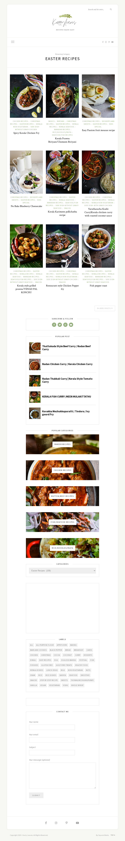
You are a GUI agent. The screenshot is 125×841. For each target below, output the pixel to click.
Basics (51, 121)
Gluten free (47, 665)
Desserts (88, 655)
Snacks (67, 208)
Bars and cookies (38, 650)
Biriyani (60, 121)
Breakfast (78, 650)
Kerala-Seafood (66, 127)
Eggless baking (68, 660)
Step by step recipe (49, 680)
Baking (73, 645)
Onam (32, 675)
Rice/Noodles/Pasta (62, 132)
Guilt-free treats (64, 665)
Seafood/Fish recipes (62, 135)
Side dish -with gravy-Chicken (98, 205)
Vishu (65, 685)
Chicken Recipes (20, 121)
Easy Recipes (45, 660)
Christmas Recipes (91, 121)
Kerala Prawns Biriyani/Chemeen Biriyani (62, 140)
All (31, 645)
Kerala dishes (36, 670)
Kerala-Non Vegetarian (102, 203)
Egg (56, 660)
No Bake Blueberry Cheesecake (26, 206)
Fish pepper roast (98, 285)
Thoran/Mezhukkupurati (82, 680)
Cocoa (57, 655)
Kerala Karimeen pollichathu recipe (62, 213)
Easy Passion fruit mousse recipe (98, 130)
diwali (33, 660)
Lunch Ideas (52, 670)
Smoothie (85, 675)
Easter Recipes (27, 124)
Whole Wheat (77, 685)
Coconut (67, 655)
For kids (34, 665)
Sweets (64, 680)
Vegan (43, 685)
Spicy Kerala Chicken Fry (26, 133)
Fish (92, 660)
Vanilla (33, 685)
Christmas (46, 655)
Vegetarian (54, 685)
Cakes (89, 650)
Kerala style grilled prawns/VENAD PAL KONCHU (26, 289)
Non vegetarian (75, 670)
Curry (77, 655)
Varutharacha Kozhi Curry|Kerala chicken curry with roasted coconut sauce (98, 212)
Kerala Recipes (27, 274)
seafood (73, 675)
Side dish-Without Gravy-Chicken (61, 279)
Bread (68, 650)
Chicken (34, 655)
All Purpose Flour (45, 645)
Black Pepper (56, 650)
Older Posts (104, 308)
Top (112, 835)
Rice (40, 675)
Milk (63, 670)
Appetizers (62, 645)
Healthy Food (81, 665)
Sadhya (62, 675)
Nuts (88, 670)
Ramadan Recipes (62, 129)
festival (83, 660)
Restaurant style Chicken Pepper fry (62, 287)
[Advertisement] (62, 608)
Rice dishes (51, 675)
